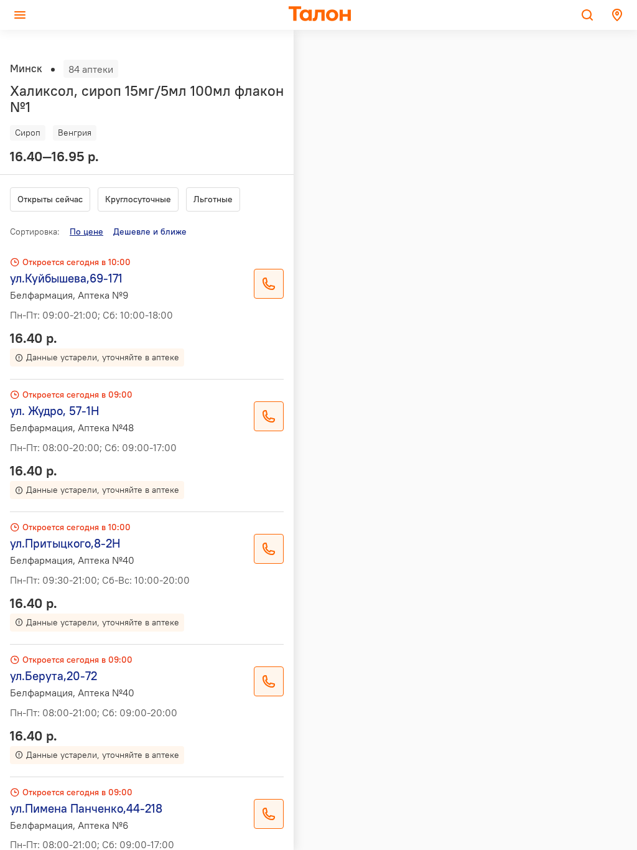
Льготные (213, 199)
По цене (86, 231)
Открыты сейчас (50, 199)
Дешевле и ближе (150, 231)
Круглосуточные (138, 199)
